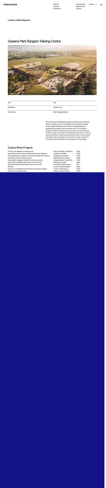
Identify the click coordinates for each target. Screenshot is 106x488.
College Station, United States (64, 160)
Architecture (57, 107)
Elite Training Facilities (60, 112)
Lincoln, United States (61, 169)
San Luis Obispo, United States (64, 151)
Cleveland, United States (62, 164)
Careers (79, 8)
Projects (56, 6)
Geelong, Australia (60, 162)
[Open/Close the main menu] (101, 4)
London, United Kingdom (62, 167)
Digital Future (80, 6)
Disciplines (57, 8)
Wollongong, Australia (61, 156)
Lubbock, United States (62, 171)
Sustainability (80, 4)
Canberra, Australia (60, 153)
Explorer (56, 4)
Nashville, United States (62, 158)
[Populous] (11, 5)
